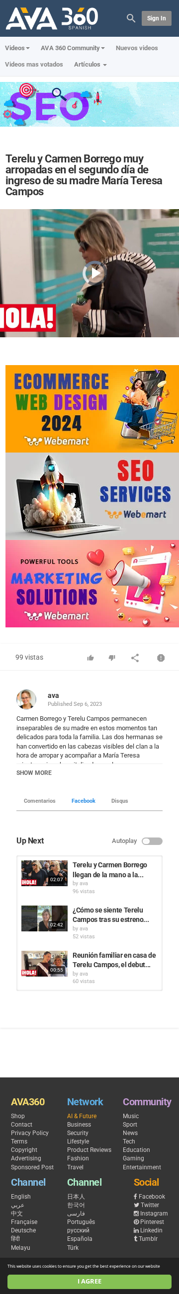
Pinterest (152, 1221)
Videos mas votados (34, 64)
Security (78, 1133)
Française (24, 1221)
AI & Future (81, 1116)
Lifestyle (78, 1141)
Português (81, 1221)
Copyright (24, 1149)
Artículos (88, 64)
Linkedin (151, 1230)
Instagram (154, 1213)
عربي (17, 1205)
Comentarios (40, 801)
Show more (34, 772)
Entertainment (142, 1167)
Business (79, 1124)
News (130, 1133)
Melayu (20, 1247)
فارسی (76, 1213)
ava (53, 695)
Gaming (133, 1158)
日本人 (76, 1196)
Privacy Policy (30, 1133)
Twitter (150, 1205)
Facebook (83, 801)
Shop (18, 1116)
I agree (89, 1281)
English (21, 1196)
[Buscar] (131, 17)
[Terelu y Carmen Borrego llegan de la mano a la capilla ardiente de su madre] (44, 873)
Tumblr (148, 1238)
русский (78, 1230)
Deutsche (23, 1230)
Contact (21, 1124)
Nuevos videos (137, 48)
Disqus (119, 801)
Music (131, 1116)
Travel (75, 1167)
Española (79, 1238)
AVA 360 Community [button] (70, 48)
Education (136, 1149)
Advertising (26, 1158)
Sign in (156, 18)
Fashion (78, 1158)
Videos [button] (15, 48)
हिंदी (15, 1238)
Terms (19, 1141)
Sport (130, 1124)
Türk (73, 1247)
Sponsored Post (32, 1167)
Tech (129, 1141)
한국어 (76, 1205)
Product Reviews (89, 1149)
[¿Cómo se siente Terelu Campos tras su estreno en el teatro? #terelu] (44, 918)
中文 (17, 1213)
